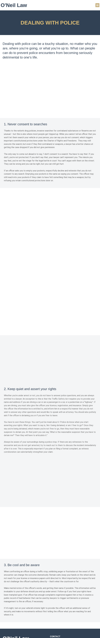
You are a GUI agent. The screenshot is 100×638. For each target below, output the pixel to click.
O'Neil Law (14, 5)
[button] (97, 5)
